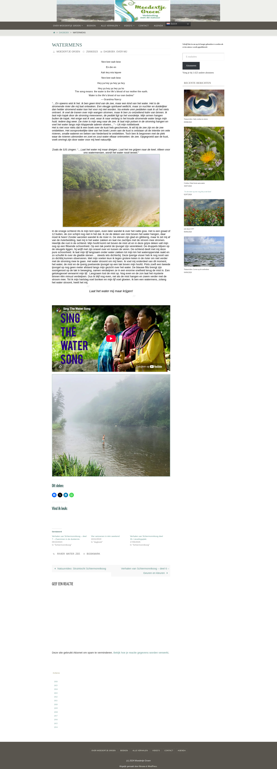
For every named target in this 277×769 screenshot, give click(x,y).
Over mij (121, 51)
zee (77, 554)
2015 (56, 723)
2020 (56, 704)
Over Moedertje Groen (103, 751)
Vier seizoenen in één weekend (105, 536)
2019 (56, 708)
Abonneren (191, 65)
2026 (56, 682)
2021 (56, 701)
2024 (56, 689)
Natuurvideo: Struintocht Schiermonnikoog (81, 568)
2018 (56, 712)
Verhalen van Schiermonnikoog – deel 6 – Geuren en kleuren (145, 570)
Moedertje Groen (68, 51)
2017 (56, 716)
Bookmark (93, 554)
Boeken (124, 751)
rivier (61, 554)
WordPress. (153, 766)
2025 (56, 685)
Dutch (173, 23)
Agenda (182, 751)
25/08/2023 (92, 51)
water (70, 554)
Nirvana (142, 766)
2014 (56, 727)
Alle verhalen (140, 751)
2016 (56, 720)
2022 (56, 697)
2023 (56, 693)
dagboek (64, 32)
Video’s (156, 751)
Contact (168, 751)
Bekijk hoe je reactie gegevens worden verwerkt (140, 652)
